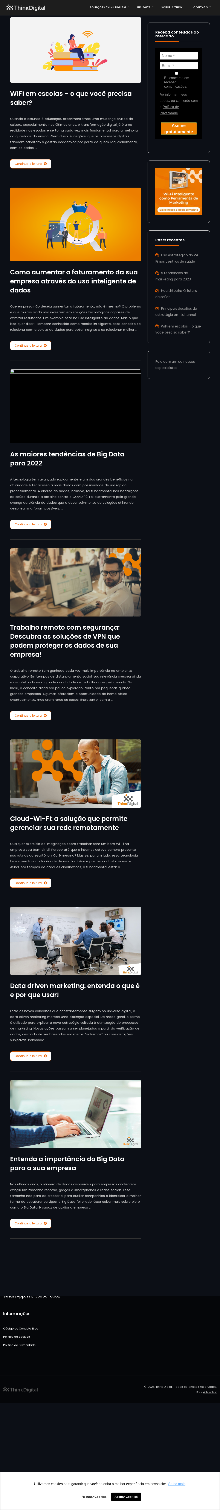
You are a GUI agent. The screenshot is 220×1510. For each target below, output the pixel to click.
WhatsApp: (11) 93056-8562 (31, 1296)
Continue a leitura (28, 164)
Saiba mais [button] (176, 1484)
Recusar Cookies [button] (94, 1496)
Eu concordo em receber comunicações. (176, 82)
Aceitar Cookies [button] (126, 1496)
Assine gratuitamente (178, 128)
